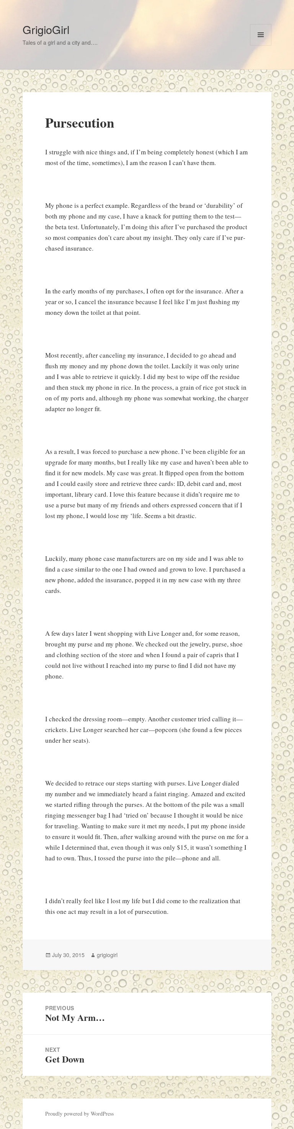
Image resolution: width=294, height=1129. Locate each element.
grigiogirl (107, 955)
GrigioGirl (46, 29)
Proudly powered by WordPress (79, 1113)
